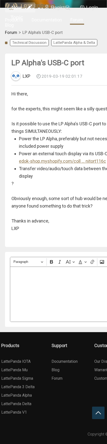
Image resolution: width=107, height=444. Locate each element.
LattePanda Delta (16, 403)
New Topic (16, 8)
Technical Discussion (29, 42)
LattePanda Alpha (16, 395)
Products (14, 19)
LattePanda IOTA (16, 361)
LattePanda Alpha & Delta (74, 42)
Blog (9, 25)
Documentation (47, 19)
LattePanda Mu (14, 370)
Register (60, 7)
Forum (76, 19)
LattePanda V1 (14, 412)
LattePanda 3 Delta (18, 386)
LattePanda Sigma (17, 378)
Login (92, 7)
